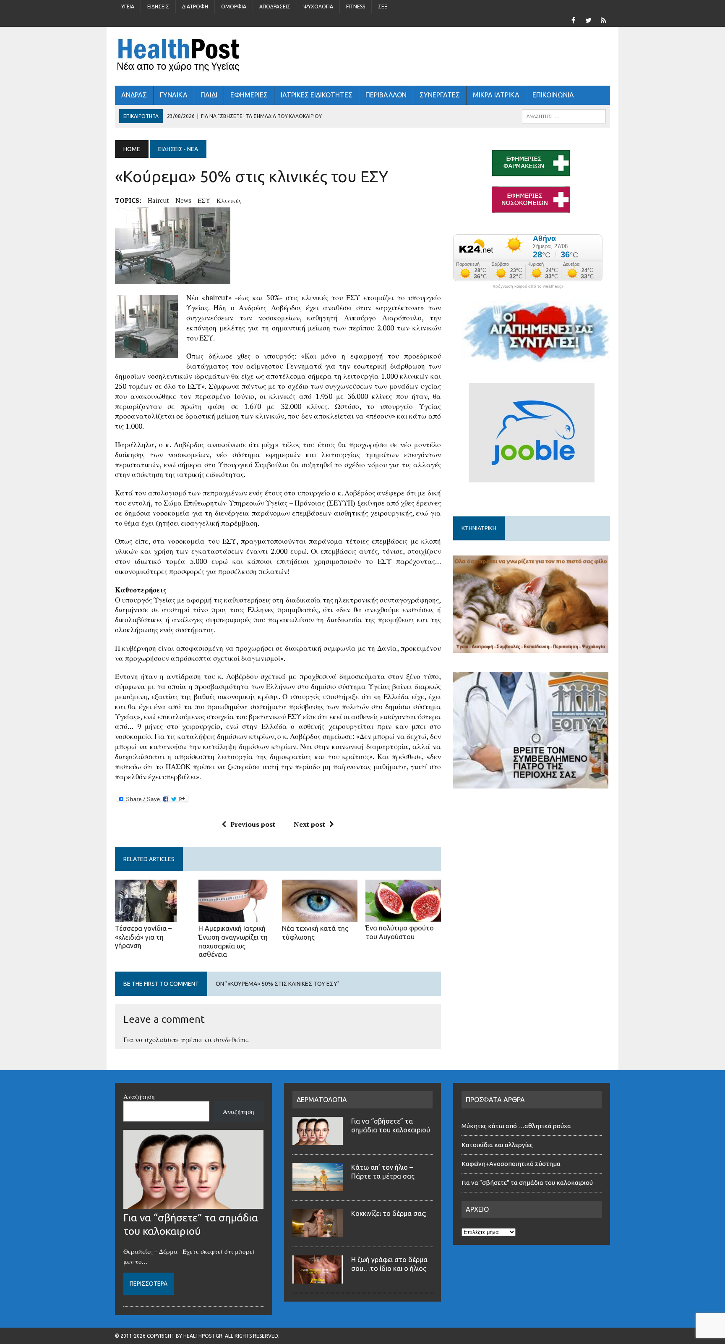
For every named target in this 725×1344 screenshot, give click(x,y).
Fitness (355, 6)
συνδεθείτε (230, 1039)
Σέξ (383, 6)
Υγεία (127, 6)
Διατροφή (195, 6)
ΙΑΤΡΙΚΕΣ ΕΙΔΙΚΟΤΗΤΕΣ (316, 95)
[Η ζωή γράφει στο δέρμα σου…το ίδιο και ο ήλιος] (317, 1278)
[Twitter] (588, 19)
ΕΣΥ (204, 200)
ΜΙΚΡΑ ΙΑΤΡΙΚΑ (496, 95)
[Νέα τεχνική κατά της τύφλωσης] (319, 916)
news (183, 200)
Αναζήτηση (139, 1096)
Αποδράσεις (274, 6)
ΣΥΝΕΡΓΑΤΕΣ (440, 95)
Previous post (252, 824)
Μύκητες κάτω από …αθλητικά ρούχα (517, 1125)
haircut (158, 200)
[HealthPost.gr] (362, 56)
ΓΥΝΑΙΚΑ (174, 95)
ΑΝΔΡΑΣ (134, 95)
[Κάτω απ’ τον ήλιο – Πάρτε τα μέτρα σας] (317, 1186)
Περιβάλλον (386, 95)
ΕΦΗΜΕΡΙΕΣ (249, 95)
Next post (309, 824)
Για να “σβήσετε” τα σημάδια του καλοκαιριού (527, 1182)
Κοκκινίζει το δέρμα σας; (390, 1213)
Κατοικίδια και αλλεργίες (497, 1144)
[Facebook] (573, 19)
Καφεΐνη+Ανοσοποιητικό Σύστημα (511, 1163)
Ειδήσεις (158, 6)
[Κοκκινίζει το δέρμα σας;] (317, 1232)
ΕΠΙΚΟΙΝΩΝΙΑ (553, 95)
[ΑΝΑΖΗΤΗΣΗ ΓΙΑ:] (564, 115)
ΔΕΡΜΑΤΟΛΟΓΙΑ (322, 1099)
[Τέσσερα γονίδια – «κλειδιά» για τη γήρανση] (146, 916)
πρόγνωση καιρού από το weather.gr (528, 286)
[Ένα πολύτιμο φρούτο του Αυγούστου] (403, 915)
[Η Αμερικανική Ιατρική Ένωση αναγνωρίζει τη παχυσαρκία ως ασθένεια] (236, 916)
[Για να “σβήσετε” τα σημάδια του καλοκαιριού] (193, 1204)
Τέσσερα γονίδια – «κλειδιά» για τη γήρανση (143, 937)
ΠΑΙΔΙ (209, 95)
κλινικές (228, 200)
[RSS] (603, 19)
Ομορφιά (233, 6)
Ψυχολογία (318, 6)
